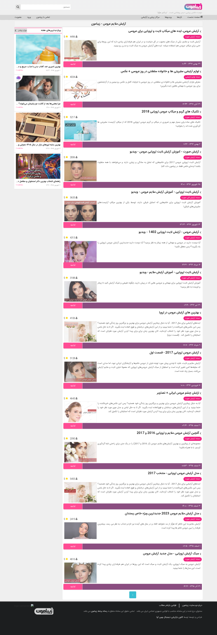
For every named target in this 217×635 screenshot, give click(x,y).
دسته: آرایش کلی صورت (191, 197)
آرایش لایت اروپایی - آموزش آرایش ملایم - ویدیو (169, 272)
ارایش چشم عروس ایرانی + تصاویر (178, 393)
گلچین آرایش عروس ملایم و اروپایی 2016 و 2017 (168, 433)
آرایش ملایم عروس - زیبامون (108, 24)
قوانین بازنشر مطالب (167, 605)
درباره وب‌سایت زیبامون (192, 605)
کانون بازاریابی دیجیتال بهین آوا (169, 617)
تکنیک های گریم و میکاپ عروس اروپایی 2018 (170, 111)
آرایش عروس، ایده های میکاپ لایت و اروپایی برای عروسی (163, 31)
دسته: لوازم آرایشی (192, 77)
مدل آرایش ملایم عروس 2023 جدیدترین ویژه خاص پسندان (162, 513)
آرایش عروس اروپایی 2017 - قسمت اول (174, 353)
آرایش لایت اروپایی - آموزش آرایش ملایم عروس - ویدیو (165, 192)
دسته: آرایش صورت (192, 36)
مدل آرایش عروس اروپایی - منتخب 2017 (173, 473)
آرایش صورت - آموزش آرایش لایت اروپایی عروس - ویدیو (164, 152)
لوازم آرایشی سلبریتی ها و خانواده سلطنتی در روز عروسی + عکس (160, 71)
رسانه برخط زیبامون (99, 611)
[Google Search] (18, 7)
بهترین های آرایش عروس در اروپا (179, 312)
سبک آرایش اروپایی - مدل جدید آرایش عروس (171, 553)
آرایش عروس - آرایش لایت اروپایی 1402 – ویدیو (169, 232)
